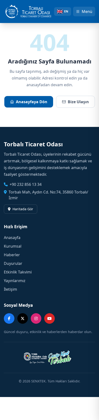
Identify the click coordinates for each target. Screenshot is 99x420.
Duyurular (13, 263)
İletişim (10, 289)
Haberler (12, 254)
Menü (87, 11)
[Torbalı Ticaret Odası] (30, 11)
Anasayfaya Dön (31, 101)
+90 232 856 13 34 (26, 184)
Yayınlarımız (14, 280)
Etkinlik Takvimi (18, 272)
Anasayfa (12, 237)
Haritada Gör (22, 209)
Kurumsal (12, 246)
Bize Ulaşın (78, 101)
